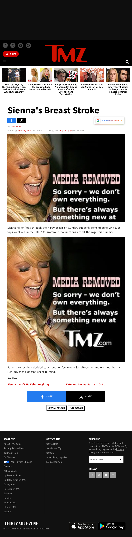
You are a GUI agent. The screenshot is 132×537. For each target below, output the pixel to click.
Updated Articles (12, 475)
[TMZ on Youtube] (20, 45)
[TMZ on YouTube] (106, 475)
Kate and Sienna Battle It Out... (86, 384)
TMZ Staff (15, 126)
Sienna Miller (56, 407)
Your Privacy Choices (21, 462)
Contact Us (52, 444)
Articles (8, 466)
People (7, 498)
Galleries (8, 493)
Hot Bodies (76, 407)
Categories (9, 484)
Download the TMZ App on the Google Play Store (111, 526)
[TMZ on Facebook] (5, 45)
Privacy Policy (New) (14, 448)
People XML (10, 502)
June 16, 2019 (65, 130)
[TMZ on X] (12, 45)
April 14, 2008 (24, 130)
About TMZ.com (12, 444)
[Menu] (4, 61)
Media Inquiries (54, 462)
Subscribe (120, 459)
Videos (7, 511)
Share (48, 396)
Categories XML (12, 489)
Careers (50, 453)
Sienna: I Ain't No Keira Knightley (28, 384)
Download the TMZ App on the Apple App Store (82, 526)
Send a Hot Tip (53, 448)
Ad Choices (9, 457)
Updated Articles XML (15, 480)
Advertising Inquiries (56, 457)
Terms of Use (11, 453)
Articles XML (10, 471)
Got (11, 54)
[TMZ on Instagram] (28, 45)
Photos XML (10, 507)
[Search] (127, 61)
